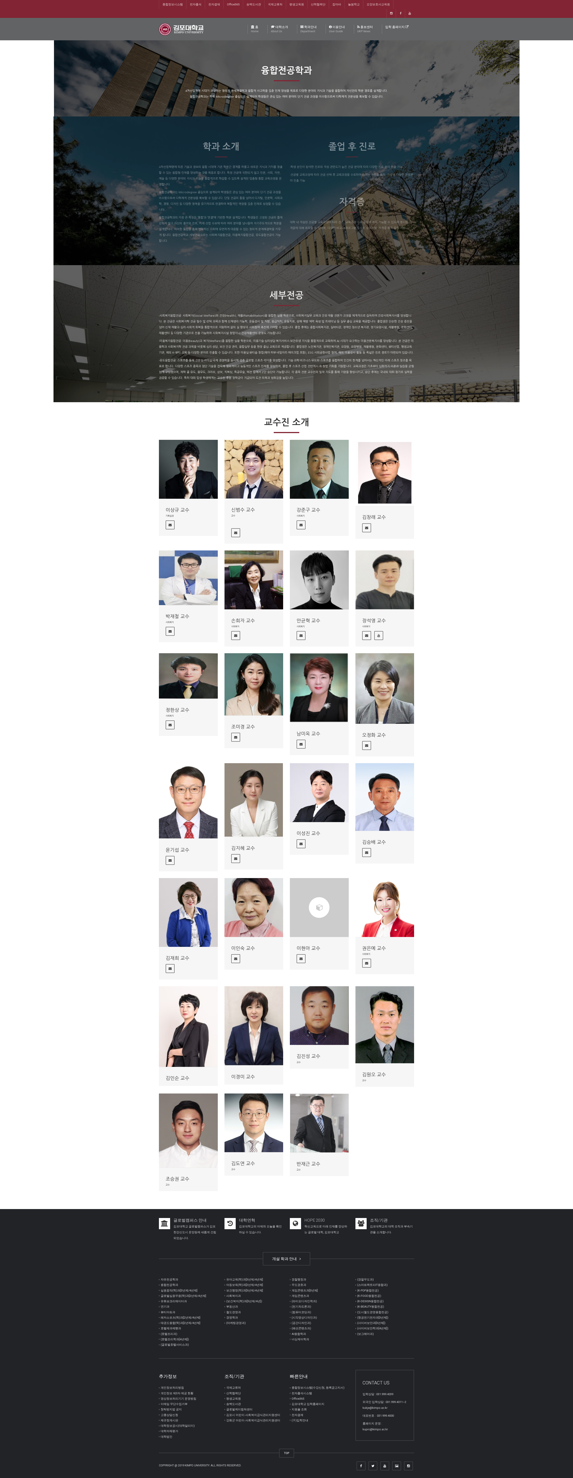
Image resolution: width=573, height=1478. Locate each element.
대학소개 (279, 29)
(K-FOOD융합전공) (369, 1296)
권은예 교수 (374, 948)
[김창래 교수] (384, 473)
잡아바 (336, 4)
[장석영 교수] (384, 579)
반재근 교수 (308, 1164)
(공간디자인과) (301, 1323)
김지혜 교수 (243, 848)
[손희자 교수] (253, 579)
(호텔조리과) (169, 1334)
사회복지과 (233, 1296)
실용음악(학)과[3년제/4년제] (179, 1290)
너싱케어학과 (300, 1339)
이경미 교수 (243, 1076)
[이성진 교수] (319, 792)
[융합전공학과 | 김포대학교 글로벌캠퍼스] (181, 29)
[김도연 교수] (253, 1122)
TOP (286, 1453)
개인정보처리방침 (172, 1387)
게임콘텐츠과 (300, 1296)
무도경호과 (299, 1285)
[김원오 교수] (384, 1024)
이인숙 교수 (243, 948)
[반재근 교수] (319, 1123)
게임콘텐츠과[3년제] (305, 1290)
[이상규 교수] (188, 469)
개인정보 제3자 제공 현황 (177, 1393)
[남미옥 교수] (319, 687)
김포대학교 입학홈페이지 (308, 1404)
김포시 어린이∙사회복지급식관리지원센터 (253, 1415)
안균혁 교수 (308, 620)
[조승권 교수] (188, 1130)
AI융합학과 (299, 1334)
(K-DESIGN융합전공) (370, 1301)
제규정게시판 (169, 1420)
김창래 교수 (374, 517)
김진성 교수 (308, 1056)
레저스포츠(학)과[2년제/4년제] (180, 1317)
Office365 (233, 4)
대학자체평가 (169, 1431)
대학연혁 (247, 1220)
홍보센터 (365, 29)
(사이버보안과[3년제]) (371, 1323)
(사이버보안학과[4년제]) (372, 1328)
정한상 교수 (177, 710)
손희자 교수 (243, 620)
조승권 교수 (177, 1179)
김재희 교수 (177, 958)
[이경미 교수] (253, 1026)
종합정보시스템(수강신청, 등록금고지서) (318, 1387)
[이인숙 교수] (253, 907)
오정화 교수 (374, 735)
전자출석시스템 (302, 1393)
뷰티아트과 (168, 1312)
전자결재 (214, 4)
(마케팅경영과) (236, 1323)
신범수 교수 (243, 509)
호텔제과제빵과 (171, 1328)
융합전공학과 (169, 1285)
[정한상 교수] (188, 676)
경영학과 (232, 1317)
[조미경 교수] (253, 684)
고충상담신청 (169, 1415)
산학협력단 (318, 4)
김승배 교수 (374, 842)
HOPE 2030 (314, 1220)
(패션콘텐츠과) (301, 1328)
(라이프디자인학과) (304, 1301)
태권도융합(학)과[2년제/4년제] (180, 1323)
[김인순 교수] (188, 1026)
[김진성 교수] (319, 1015)
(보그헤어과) (365, 1334)
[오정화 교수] (384, 688)
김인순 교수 (177, 1078)
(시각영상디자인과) (304, 1317)
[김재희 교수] (188, 912)
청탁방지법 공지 (171, 1409)
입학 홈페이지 (395, 27)
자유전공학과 (169, 1279)
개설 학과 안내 (285, 1259)
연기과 (165, 1306)
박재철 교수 (177, 616)
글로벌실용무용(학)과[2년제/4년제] (183, 1296)
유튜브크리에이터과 (174, 1301)
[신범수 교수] (253, 469)
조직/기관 (379, 1220)
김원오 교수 (374, 1074)
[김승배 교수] (384, 797)
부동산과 (232, 1306)
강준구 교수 (308, 510)
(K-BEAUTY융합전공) (370, 1306)
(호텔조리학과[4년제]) (175, 1339)
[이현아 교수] (319, 907)
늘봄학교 (354, 4)
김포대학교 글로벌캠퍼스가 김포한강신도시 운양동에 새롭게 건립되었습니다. (194, 1232)
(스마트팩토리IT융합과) (372, 1285)
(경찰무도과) (365, 1279)
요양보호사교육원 (378, 4)
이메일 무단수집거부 (174, 1404)
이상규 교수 (177, 510)
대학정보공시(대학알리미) (178, 1425)
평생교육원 (296, 4)
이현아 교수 (308, 948)
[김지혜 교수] (253, 800)
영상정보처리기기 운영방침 (178, 1398)
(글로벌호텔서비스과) (175, 1344)
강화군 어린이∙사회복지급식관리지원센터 (253, 1420)
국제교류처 (275, 4)
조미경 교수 (243, 726)
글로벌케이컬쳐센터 (239, 1409)
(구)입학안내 (300, 1420)
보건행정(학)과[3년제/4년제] (244, 1290)
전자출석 (195, 4)
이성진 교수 (308, 833)
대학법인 (166, 1436)
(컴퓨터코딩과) (301, 1312)
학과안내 (308, 29)
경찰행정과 (299, 1279)
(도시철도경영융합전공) (372, 1312)
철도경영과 (233, 1312)
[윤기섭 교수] (188, 801)
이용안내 (337, 29)
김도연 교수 (243, 1163)
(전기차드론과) (301, 1306)
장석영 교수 (374, 620)
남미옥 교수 (308, 733)
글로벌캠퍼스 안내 (190, 1220)
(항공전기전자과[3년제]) (372, 1317)
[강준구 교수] (319, 469)
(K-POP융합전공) (368, 1290)
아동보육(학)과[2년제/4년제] (244, 1285)
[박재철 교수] (188, 577)
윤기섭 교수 (177, 850)
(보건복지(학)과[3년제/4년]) (244, 1301)
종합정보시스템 (172, 4)
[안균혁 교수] (319, 579)
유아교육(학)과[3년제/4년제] (244, 1279)
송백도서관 (253, 4)
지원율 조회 (299, 1409)
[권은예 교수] (384, 907)
